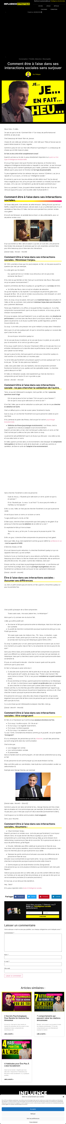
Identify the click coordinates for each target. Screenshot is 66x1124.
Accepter (33, 1109)
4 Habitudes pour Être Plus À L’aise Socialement (16, 1065)
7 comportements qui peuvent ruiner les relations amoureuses (48, 1018)
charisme (39, 739)
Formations (54, 9)
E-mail (7, 961)
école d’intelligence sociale (32, 888)
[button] (63, 1097)
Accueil (40, 6)
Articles (56, 6)
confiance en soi (56, 541)
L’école (48, 6)
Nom (6, 954)
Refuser (33, 1114)
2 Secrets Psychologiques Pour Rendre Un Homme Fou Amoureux (16, 1018)
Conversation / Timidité (26, 59)
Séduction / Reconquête (43, 59)
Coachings (44, 9)
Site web (7, 968)
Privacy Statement (33, 1122)
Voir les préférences (33, 1118)
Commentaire (9, 932)
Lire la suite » (8, 1034)
